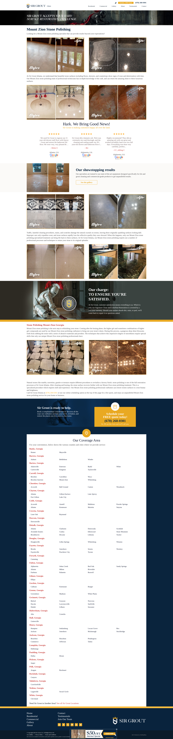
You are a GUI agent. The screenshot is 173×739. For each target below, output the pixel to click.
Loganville (34, 692)
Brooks (33, 549)
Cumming (34, 559)
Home (30, 713)
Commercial (103, 6)
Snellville (91, 604)
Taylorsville (92, 470)
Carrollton (63, 477)
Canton (90, 487)
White (118, 467)
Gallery (114, 6)
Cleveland (34, 699)
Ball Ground (63, 487)
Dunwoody (92, 529)
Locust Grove (93, 628)
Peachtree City (64, 552)
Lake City (62, 497)
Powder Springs (122, 504)
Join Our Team (65, 719)
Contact (144, 6)
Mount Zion (63, 480)
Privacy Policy (39, 734)
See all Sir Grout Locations (68, 703)
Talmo (90, 642)
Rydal (90, 467)
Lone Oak (34, 514)
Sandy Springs (121, 566)
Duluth (33, 607)
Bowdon (34, 477)
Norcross (91, 601)
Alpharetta (34, 566)
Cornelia (62, 614)
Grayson (62, 601)
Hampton (34, 628)
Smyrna (119, 507)
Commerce (35, 642)
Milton (61, 569)
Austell (61, 504)
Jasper (33, 663)
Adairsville (35, 467)
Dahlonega (34, 649)
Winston (119, 542)
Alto (32, 614)
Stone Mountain (122, 532)
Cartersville (35, 470)
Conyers (34, 677)
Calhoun (34, 587)
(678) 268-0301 (140, 3)
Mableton (91, 504)
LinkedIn (76, 724)
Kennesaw (63, 507)
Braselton (34, 639)
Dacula (33, 604)
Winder (90, 459)
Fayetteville (35, 552)
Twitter (67, 724)
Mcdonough (92, 631)
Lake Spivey (92, 494)
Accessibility (30, 734)
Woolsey (119, 549)
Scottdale (119, 529)
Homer (33, 452)
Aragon (33, 670)
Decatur (62, 535)
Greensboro (35, 594)
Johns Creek (63, 566)
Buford (33, 601)
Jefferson (62, 642)
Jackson (33, 631)
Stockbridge (120, 631)
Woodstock (120, 487)
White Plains (92, 594)
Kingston (62, 470)
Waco (90, 477)
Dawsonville (35, 522)
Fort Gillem (35, 497)
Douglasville (35, 542)
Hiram (61, 656)
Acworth (34, 487)
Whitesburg (92, 480)
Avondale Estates (37, 532)
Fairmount (63, 587)
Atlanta (33, 494)
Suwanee (91, 607)
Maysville (62, 452)
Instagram (59, 724)
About (123, 6)
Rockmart (62, 670)
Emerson (62, 467)
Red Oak (91, 566)
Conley (61, 532)
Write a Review (115, 3)
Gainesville (35, 621)
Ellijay (33, 580)
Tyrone (90, 552)
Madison (62, 594)
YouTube (72, 724)
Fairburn (34, 572)
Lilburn (62, 607)
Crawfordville (36, 684)
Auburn (33, 459)
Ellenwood (91, 532)
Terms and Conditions (50, 734)
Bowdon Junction (37, 480)
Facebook (63, 724)
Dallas (33, 656)
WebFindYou (143, 735)
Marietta (91, 507)
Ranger (90, 587)
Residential (91, 6)
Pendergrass (92, 639)
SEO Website (135, 735)
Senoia (90, 549)
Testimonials (133, 6)
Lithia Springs (64, 542)
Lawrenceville (64, 604)
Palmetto (62, 572)
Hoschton (62, 639)
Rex (117, 628)
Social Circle (64, 692)
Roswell (91, 572)
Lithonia (91, 535)
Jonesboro (62, 549)
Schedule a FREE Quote (125, 3)
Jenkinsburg (63, 628)
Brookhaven (35, 535)
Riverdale (91, 569)
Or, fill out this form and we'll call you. (115, 424)
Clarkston (62, 529)
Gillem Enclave (64, 494)
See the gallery (86, 182)
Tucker (118, 535)
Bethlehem (63, 459)
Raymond (62, 514)
